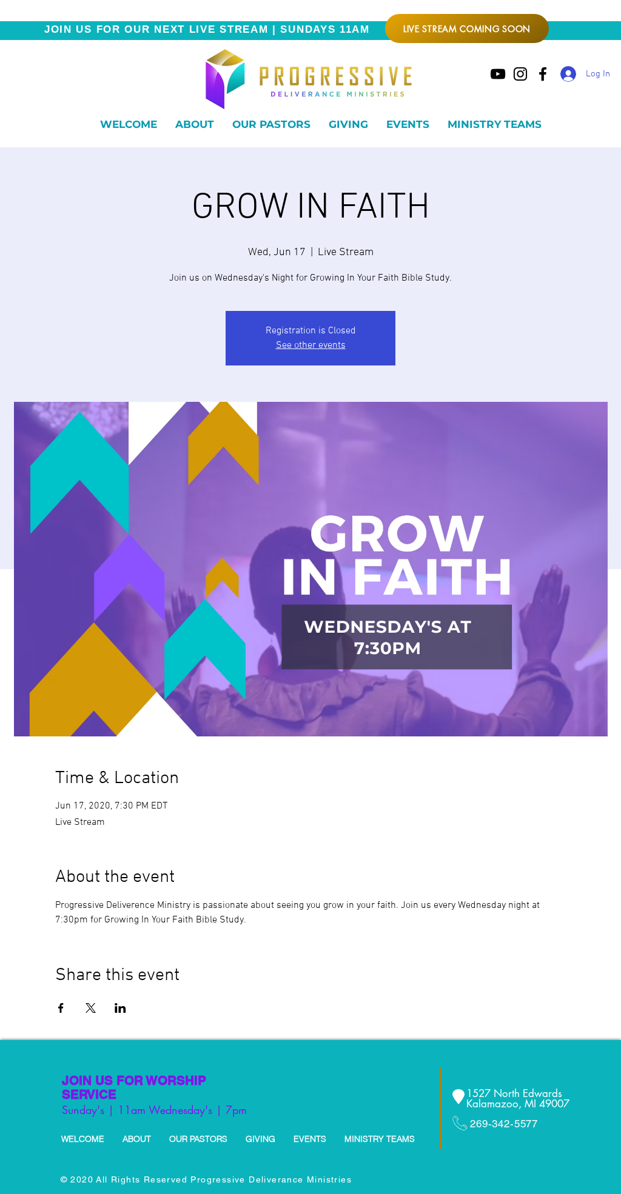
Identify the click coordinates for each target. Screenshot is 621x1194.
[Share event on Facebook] (61, 1008)
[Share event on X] (90, 1008)
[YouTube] (498, 74)
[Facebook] (543, 74)
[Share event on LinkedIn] (120, 1008)
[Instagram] (520, 74)
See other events (311, 345)
